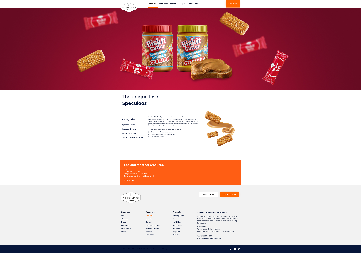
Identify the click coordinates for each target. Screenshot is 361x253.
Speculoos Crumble (129, 129)
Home (123, 216)
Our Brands (163, 4)
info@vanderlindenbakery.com (211, 238)
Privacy (149, 249)
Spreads (149, 232)
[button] (233, 4)
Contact (124, 232)
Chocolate (149, 219)
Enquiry (182, 4)
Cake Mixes (176, 235)
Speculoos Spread (128, 125)
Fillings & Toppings (152, 228)
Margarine (176, 232)
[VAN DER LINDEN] (132, 4)
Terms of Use (156, 249)
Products (152, 4)
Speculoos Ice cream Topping (132, 137)
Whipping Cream (178, 216)
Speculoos (149, 216)
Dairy (174, 219)
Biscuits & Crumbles (153, 225)
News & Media (193, 4)
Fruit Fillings (177, 222)
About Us (173, 4)
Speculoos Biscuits (129, 133)
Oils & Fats (176, 228)
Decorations (150, 235)
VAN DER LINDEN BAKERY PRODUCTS (135, 249)
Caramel (149, 222)
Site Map (164, 249)
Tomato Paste (177, 225)
